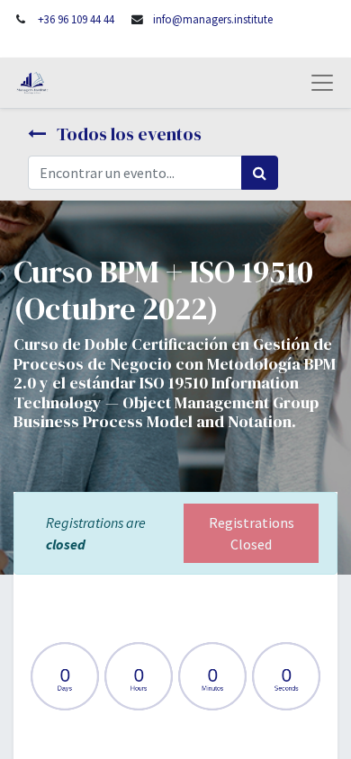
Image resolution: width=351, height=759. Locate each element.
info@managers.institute (213, 19)
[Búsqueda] (259, 173)
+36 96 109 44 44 (76, 19)
